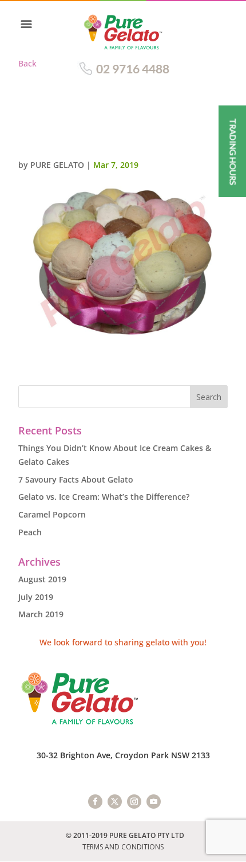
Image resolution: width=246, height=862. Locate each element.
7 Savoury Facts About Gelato (75, 479)
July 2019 (35, 596)
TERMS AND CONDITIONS (123, 847)
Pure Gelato (57, 164)
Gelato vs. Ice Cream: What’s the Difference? (103, 496)
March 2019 (41, 614)
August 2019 (42, 579)
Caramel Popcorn (52, 514)
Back (27, 63)
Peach (30, 532)
